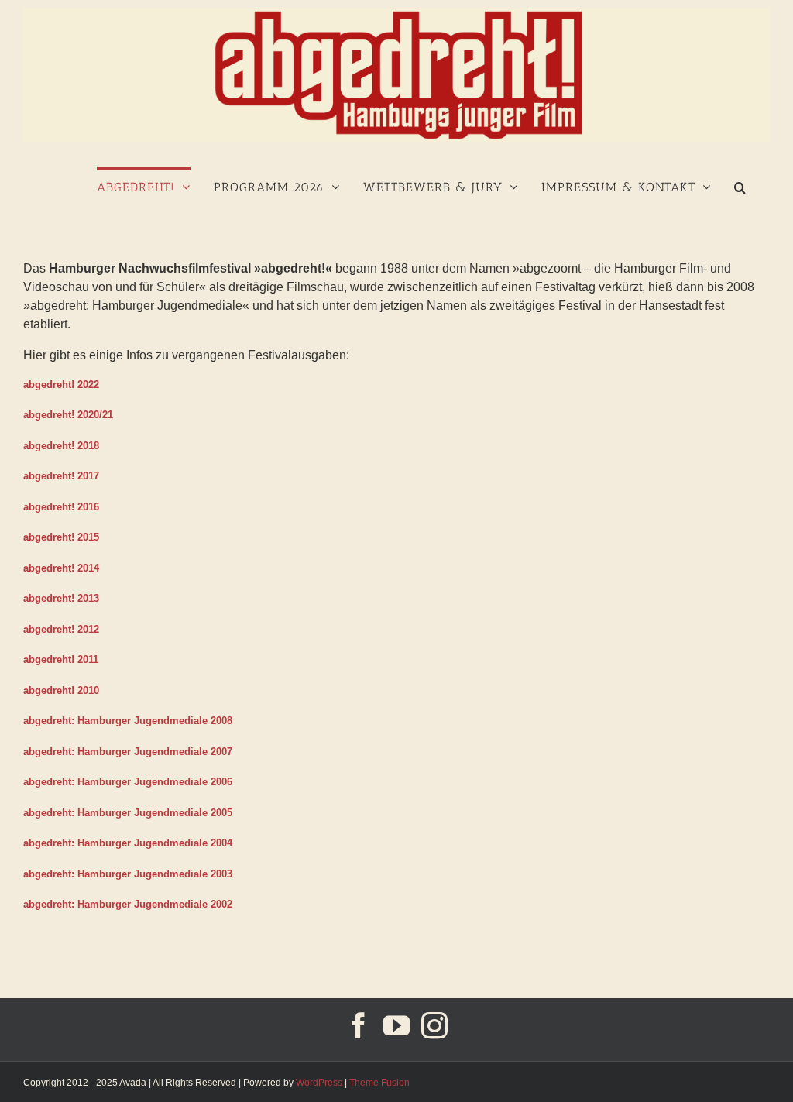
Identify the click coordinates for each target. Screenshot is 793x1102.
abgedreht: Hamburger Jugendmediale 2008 (127, 720)
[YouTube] (396, 1025)
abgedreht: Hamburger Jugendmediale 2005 (127, 813)
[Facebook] (358, 1025)
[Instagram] (434, 1025)
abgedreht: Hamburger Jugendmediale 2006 (127, 782)
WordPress (319, 1082)
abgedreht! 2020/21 (68, 415)
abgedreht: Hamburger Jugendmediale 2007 (127, 751)
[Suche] (740, 185)
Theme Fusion (379, 1082)
